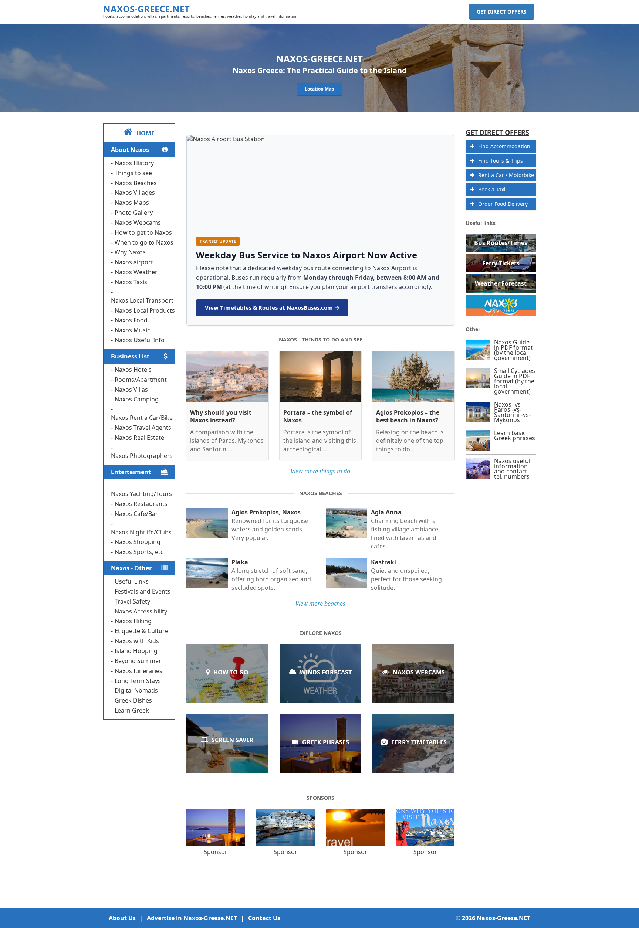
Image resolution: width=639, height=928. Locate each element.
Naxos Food (131, 320)
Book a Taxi (492, 189)
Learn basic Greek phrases (320, 751)
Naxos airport (134, 262)
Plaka (239, 562)
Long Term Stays (138, 681)
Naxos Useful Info (140, 340)
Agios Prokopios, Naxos (266, 512)
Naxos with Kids (137, 641)
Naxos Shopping (137, 542)
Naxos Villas (131, 389)
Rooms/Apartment (141, 379)
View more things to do (320, 471)
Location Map (319, 89)
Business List (130, 356)
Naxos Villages (135, 192)
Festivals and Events (142, 591)
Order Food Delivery (503, 203)
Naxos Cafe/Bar (136, 514)
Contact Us (264, 918)
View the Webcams (413, 681)
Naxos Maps (132, 202)
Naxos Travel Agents (143, 428)
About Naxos (130, 150)
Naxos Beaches (136, 183)
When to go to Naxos (144, 242)
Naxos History (134, 163)
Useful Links (132, 581)
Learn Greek (132, 710)
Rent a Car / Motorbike (506, 175)
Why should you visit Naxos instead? (220, 416)
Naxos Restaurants (141, 504)
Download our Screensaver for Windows (227, 750)
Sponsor (215, 852)
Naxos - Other (131, 568)
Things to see (133, 173)
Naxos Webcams (138, 222)
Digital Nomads (136, 690)
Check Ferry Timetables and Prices (413, 751)
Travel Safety (132, 601)
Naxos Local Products (145, 310)
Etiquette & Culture (141, 631)
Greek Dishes (133, 700)
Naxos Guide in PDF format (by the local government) (513, 350)
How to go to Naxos (227, 681)
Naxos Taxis (131, 282)
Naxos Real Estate (139, 438)
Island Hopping (136, 651)
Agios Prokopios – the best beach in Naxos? (407, 416)
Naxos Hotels (133, 370)
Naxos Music (132, 330)
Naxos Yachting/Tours (141, 494)
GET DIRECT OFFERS (502, 11)
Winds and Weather (320, 681)
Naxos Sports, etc (139, 552)
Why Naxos (130, 252)
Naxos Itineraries (138, 671)
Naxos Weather (136, 272)
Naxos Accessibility (141, 611)
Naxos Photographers (142, 456)
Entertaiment (131, 472)
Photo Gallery (134, 212)
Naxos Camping (137, 399)
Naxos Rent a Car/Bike (142, 418)
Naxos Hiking (133, 621)
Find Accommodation (504, 146)
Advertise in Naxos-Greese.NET (192, 918)
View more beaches (320, 603)
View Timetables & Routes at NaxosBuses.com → (272, 307)
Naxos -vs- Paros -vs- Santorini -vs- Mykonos (512, 412)
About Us (122, 918)
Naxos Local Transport (142, 300)
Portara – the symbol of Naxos (317, 416)
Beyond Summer (138, 661)
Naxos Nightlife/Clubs (141, 532)
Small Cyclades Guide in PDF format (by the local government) (514, 381)
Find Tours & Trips (500, 160)
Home (145, 133)
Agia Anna (386, 512)
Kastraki (383, 562)
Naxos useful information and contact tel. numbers (512, 468)
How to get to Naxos (143, 232)
